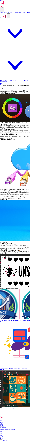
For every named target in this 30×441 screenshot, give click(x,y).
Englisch (1, 433)
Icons (6, 81)
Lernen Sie (1, 422)
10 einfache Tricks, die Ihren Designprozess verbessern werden (7, 429)
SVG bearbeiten (8, 80)
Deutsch (1, 435)
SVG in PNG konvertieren (3, 427)
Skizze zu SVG (22, 80)
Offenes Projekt (2, 426)
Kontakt (1, 423)
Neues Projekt (1, 425)
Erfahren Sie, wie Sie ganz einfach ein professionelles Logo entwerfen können (9, 428)
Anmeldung (1, 424)
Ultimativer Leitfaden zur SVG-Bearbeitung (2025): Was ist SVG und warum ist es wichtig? (13, 408)
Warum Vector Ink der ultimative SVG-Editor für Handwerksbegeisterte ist (11, 287)
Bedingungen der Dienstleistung (3, 440)
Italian (0, 437)
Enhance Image (18, 80)
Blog (0, 84)
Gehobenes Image (13, 80)
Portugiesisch (1, 434)
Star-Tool (1, 431)
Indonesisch (1, 436)
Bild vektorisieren (3, 80)
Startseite (1, 12)
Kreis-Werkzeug (2, 430)
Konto (1, 83)
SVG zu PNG (27, 80)
